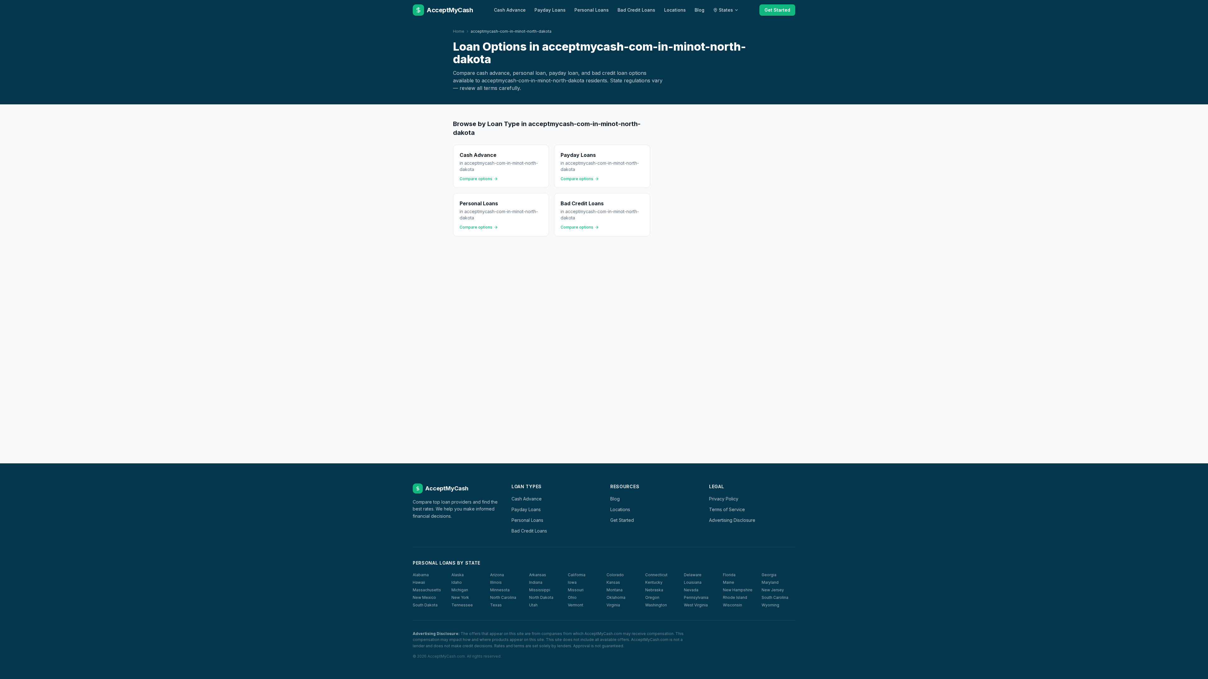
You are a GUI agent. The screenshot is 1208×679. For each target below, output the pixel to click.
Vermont (575, 605)
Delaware (693, 574)
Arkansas (537, 574)
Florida (729, 574)
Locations (675, 10)
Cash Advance (510, 10)
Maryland (770, 582)
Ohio (572, 597)
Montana (615, 590)
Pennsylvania (696, 597)
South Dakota (425, 605)
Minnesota (500, 590)
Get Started (777, 10)
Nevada (691, 590)
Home (458, 31)
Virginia (613, 605)
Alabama (421, 574)
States (726, 10)
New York (460, 597)
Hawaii (419, 582)
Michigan (459, 590)
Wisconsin (732, 605)
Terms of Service (727, 509)
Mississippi (539, 590)
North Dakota (541, 597)
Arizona (497, 574)
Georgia (769, 574)
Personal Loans (591, 10)
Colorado (615, 574)
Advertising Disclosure (732, 520)
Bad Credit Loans (636, 10)
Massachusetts (427, 590)
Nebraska (654, 590)
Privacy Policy (723, 498)
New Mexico (424, 597)
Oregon (652, 597)
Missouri (576, 590)
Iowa (572, 582)
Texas (496, 605)
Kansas (613, 582)
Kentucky (654, 582)
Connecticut (656, 574)
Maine (728, 582)
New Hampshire (737, 590)
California (576, 574)
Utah (533, 605)
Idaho (456, 582)
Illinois (496, 582)
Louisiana (693, 582)
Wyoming (770, 605)
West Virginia (696, 605)
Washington (656, 605)
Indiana (535, 582)
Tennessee (462, 605)
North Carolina (503, 597)
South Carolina (775, 597)
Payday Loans (550, 10)
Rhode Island (735, 597)
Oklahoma (616, 597)
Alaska (457, 574)
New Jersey (773, 590)
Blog (699, 10)
